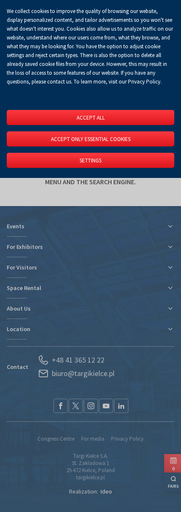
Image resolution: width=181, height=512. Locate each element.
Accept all (91, 117)
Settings (90, 160)
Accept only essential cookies (90, 139)
